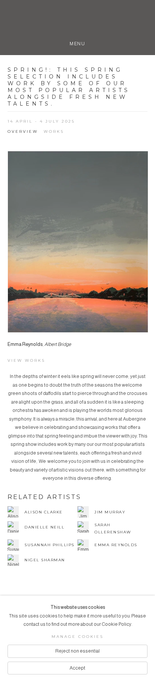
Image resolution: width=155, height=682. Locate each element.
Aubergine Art (77, 21)
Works (54, 131)
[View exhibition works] (78, 242)
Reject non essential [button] (77, 651)
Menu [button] (77, 42)
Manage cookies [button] (77, 636)
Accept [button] (77, 668)
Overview (23, 131)
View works (26, 360)
